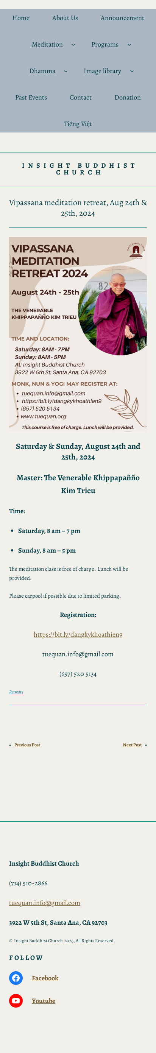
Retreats (16, 691)
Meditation (47, 44)
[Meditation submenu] (73, 44)
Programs (105, 44)
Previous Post (27, 745)
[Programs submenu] (129, 44)
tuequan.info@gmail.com (44, 902)
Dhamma (42, 70)
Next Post (132, 745)
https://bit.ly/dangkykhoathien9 (78, 634)
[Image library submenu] (132, 71)
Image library (102, 70)
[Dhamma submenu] (66, 71)
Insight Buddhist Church (80, 169)
